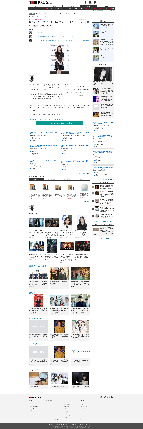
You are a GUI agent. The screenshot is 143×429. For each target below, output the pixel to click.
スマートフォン (32, 402)
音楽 (76, 8)
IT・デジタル (54, 6)
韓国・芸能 (68, 8)
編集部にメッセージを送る (85, 95)
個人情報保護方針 (73, 424)
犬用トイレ (82, 179)
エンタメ (89, 6)
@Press (39, 420)
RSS (113, 397)
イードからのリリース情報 (82, 424)
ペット (83, 404)
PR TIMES (31, 420)
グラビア (90, 8)
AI (54, 13)
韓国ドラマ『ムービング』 (75, 84)
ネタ (30, 404)
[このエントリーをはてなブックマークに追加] (51, 26)
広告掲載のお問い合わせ (59, 424)
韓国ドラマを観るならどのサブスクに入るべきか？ (77, 89)
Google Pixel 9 (60, 13)
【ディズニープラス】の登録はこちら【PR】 (59, 123)
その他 (112, 8)
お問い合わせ (51, 424)
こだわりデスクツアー (47, 13)
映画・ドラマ (50, 8)
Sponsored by (81, 173)
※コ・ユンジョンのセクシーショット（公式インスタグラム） (46, 119)
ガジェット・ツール (33, 406)
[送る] (43, 26)
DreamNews (49, 420)
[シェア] (39, 26)
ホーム (36, 6)
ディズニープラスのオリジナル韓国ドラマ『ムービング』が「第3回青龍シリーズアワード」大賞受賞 (89, 86)
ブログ (96, 8)
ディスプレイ (67, 179)
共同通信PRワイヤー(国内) (61, 420)
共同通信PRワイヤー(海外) (76, 420)
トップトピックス (35, 344)
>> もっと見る (87, 201)
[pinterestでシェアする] (47, 26)
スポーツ (82, 8)
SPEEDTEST (71, 6)
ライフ (106, 6)
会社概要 (66, 424)
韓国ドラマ (67, 13)
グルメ (83, 402)
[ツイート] (35, 26)
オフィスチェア (51, 179)
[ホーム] (30, 16)
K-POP (73, 13)
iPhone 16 (38, 13)
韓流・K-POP (60, 8)
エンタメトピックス (36, 318)
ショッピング (104, 8)
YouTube (108, 397)
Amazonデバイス (36, 179)
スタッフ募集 (90, 424)
